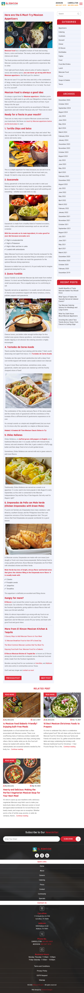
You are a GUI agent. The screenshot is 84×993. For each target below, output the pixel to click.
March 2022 (63, 204)
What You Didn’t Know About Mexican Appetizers (68, 315)
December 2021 (64, 216)
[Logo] (10, 4)
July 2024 (62, 116)
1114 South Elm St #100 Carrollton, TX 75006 (42, 917)
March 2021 (63, 253)
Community (42, 894)
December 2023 (64, 144)
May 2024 (62, 124)
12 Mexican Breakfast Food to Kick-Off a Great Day (23, 641)
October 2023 (63, 152)
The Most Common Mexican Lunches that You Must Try (24, 645)
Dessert (61, 40)
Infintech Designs (46, 990)
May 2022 (62, 196)
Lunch (61, 68)
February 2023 (64, 176)
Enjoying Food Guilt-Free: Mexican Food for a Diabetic (24, 649)
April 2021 (62, 249)
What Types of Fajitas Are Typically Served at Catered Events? (68, 299)
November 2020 (64, 261)
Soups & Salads (64, 80)
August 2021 (63, 232)
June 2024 (62, 120)
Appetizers (63, 28)
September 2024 (65, 108)
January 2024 (63, 140)
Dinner (61, 44)
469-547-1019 (61, 5)
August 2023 (63, 156)
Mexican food (10, 51)
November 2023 (64, 148)
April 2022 (62, 200)
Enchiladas (62, 52)
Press (61, 76)
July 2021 (62, 236)
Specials (42, 898)
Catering (62, 32)
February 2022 (64, 208)
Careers (42, 875)
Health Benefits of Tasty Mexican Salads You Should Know (68, 290)
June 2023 (62, 164)
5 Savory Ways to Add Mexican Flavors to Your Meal (23, 636)
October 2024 (63, 104)
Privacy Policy (42, 971)
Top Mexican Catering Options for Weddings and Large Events (68, 307)
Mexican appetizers (31, 96)
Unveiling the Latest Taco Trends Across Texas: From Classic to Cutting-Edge (68, 322)
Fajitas (61, 56)
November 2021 (64, 220)
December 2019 (64, 273)
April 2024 (62, 128)
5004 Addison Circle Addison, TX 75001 (42, 927)
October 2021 (63, 224)
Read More (9, 695)
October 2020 (63, 265)
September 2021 (65, 228)
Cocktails (62, 36)
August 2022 (63, 184)
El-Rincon (62, 48)
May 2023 (62, 168)
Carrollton (38, 663)
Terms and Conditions (42, 966)
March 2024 (63, 132)
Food (60, 60)
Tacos (61, 84)
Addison (49, 663)
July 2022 (62, 188)
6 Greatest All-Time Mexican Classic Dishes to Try (28, 430)
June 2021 (62, 240)
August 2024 (63, 112)
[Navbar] (80, 3)
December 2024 (64, 100)
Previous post (13, 678)
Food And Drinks (64, 64)
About (42, 871)
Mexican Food (64, 72)
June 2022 (62, 192)
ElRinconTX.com (38, 985)
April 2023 (62, 172)
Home (42, 866)
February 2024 (64, 136)
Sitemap (42, 980)
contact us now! (28, 670)
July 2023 (62, 160)
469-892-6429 (73, 5)
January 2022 (63, 212)
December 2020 (64, 257)
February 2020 (64, 269)
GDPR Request (42, 975)
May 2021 (62, 244)
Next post (46, 678)
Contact (42, 889)
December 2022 (64, 180)
